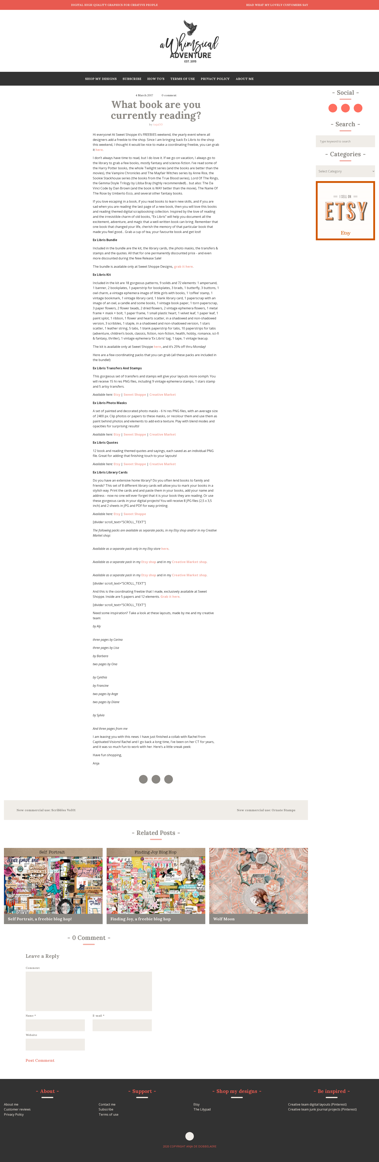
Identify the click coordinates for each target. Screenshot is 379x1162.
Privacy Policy (14, 1114)
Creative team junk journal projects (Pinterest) (322, 1109)
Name (31, 1015)
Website (31, 1035)
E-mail (98, 1015)
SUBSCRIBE (132, 79)
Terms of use (108, 1114)
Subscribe (106, 1109)
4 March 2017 (144, 95)
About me (11, 1104)
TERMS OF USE (182, 79)
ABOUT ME (245, 79)
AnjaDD (158, 124)
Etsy (196, 1104)
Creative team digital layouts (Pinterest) (317, 1104)
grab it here (183, 266)
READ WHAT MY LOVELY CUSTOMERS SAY (277, 5)
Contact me (107, 1104)
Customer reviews (17, 1109)
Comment (33, 968)
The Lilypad (202, 1109)
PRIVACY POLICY (215, 79)
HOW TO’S (155, 79)
